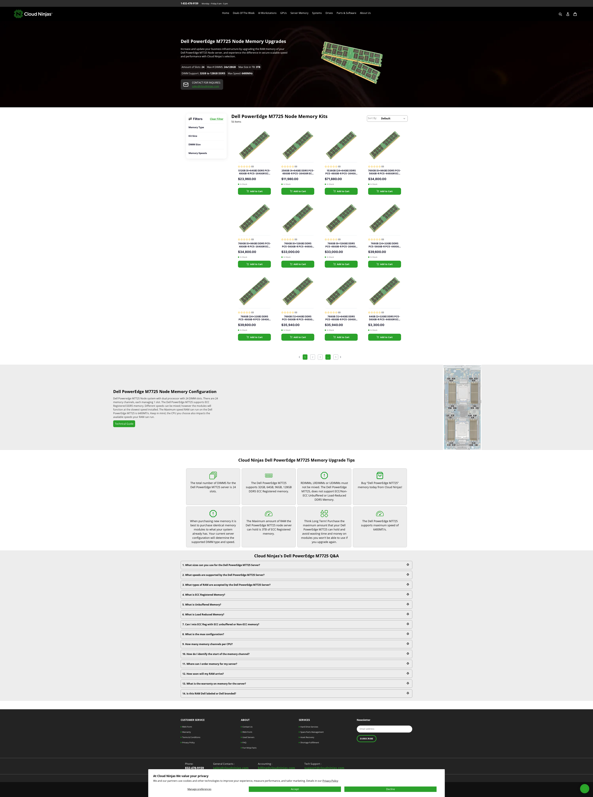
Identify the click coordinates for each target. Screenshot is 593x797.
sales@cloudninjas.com (205, 86)
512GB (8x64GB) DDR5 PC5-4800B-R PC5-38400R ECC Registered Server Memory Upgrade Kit (254, 172)
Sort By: (372, 118)
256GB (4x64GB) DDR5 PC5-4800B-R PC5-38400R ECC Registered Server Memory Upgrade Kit (298, 172)
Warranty (186, 732)
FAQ (244, 742)
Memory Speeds (198, 153)
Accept (295, 789)
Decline (390, 789)
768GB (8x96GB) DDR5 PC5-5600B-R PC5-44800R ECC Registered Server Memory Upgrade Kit (384, 172)
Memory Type (196, 127)
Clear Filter (216, 119)
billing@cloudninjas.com (276, 768)
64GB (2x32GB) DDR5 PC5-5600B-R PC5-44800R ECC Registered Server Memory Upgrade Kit (384, 318)
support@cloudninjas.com (324, 768)
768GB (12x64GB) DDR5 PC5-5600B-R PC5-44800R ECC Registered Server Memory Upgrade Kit (298, 318)
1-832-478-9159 (189, 3)
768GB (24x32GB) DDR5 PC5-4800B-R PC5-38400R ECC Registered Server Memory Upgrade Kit (254, 318)
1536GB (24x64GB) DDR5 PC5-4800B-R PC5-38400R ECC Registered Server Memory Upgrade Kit (341, 172)
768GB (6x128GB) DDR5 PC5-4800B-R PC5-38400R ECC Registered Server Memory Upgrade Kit (341, 245)
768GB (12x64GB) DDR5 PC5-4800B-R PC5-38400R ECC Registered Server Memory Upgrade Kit (341, 318)
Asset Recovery (307, 737)
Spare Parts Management (312, 732)
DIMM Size (195, 144)
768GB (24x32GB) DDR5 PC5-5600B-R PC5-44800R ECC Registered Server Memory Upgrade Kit (384, 245)
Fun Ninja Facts (249, 747)
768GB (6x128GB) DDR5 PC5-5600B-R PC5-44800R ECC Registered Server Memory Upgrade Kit (298, 245)
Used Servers (248, 737)
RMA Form (187, 726)
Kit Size (193, 136)
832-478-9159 (194, 768)
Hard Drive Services (309, 726)
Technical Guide (124, 423)
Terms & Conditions (191, 737)
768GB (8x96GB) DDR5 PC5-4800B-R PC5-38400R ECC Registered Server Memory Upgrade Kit (254, 245)
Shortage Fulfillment (309, 742)
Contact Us (247, 726)
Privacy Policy (330, 780)
